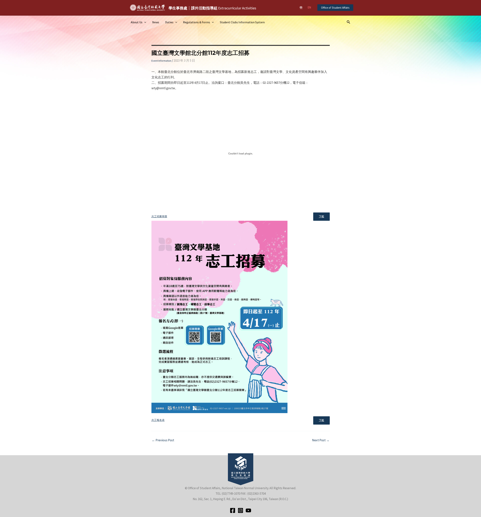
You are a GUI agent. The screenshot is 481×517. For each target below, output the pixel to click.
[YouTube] (248, 510)
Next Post (320, 440)
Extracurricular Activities (212, 8)
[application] (144, 22)
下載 (321, 216)
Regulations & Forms (196, 22)
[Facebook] (232, 510)
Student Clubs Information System (242, 22)
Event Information (161, 60)
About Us (136, 22)
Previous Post (163, 440)
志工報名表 (158, 420)
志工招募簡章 (159, 216)
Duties (169, 22)
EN (309, 7)
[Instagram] (240, 510)
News (155, 22)
